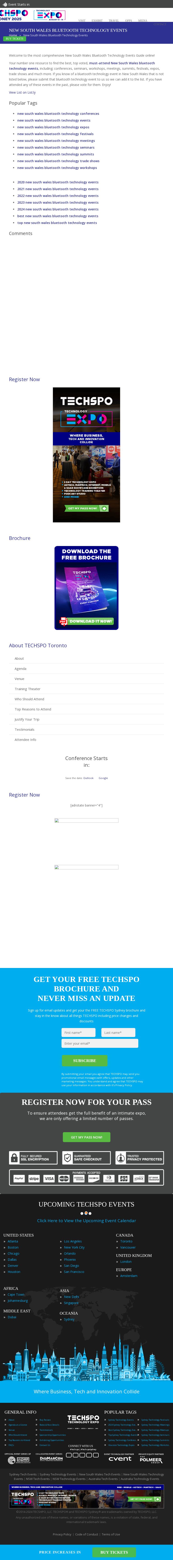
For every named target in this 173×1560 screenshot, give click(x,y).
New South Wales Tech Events (100, 1474)
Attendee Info (25, 739)
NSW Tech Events (38, 1479)
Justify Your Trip (27, 719)
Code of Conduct (86, 1534)
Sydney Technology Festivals (155, 1419)
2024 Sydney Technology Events (123, 1424)
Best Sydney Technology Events (123, 1430)
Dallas (12, 1259)
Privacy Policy (62, 1534)
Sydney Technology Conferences (123, 1440)
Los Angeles (73, 1241)
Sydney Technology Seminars (155, 1434)
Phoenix (70, 1259)
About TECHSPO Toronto (38, 645)
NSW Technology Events (69, 1479)
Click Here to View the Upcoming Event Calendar (86, 1221)
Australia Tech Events (103, 1479)
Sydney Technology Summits (155, 1440)
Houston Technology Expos (121, 1445)
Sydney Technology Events (121, 1419)
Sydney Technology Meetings (155, 1424)
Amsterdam (128, 1276)
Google (103, 778)
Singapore (71, 1303)
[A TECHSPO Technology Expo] (84, 1423)
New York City (74, 1247)
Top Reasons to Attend (33, 709)
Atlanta (13, 1241)
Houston (14, 1272)
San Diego (71, 1265)
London (126, 1261)
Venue (19, 678)
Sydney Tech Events (23, 1474)
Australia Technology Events (140, 1479)
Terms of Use (111, 1534)
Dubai (12, 1317)
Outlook (88, 778)
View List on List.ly (22, 92)
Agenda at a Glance (18, 1424)
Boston (13, 1247)
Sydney (69, 1319)
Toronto (126, 1241)
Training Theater (28, 689)
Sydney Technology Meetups (155, 1430)
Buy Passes (45, 1419)
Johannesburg (18, 1300)
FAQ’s (11, 1445)
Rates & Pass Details (49, 1424)
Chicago (13, 1253)
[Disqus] (86, 303)
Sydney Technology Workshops (156, 1445)
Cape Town (16, 1294)
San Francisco (74, 1272)
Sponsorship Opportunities (53, 1434)
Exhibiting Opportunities (52, 1440)
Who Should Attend (29, 699)
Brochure (19, 538)
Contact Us (45, 1445)
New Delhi (71, 1297)
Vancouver (128, 1247)
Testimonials (24, 729)
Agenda (20, 668)
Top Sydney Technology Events (123, 1434)
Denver (13, 1265)
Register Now (24, 379)
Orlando (70, 1253)
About (19, 658)
